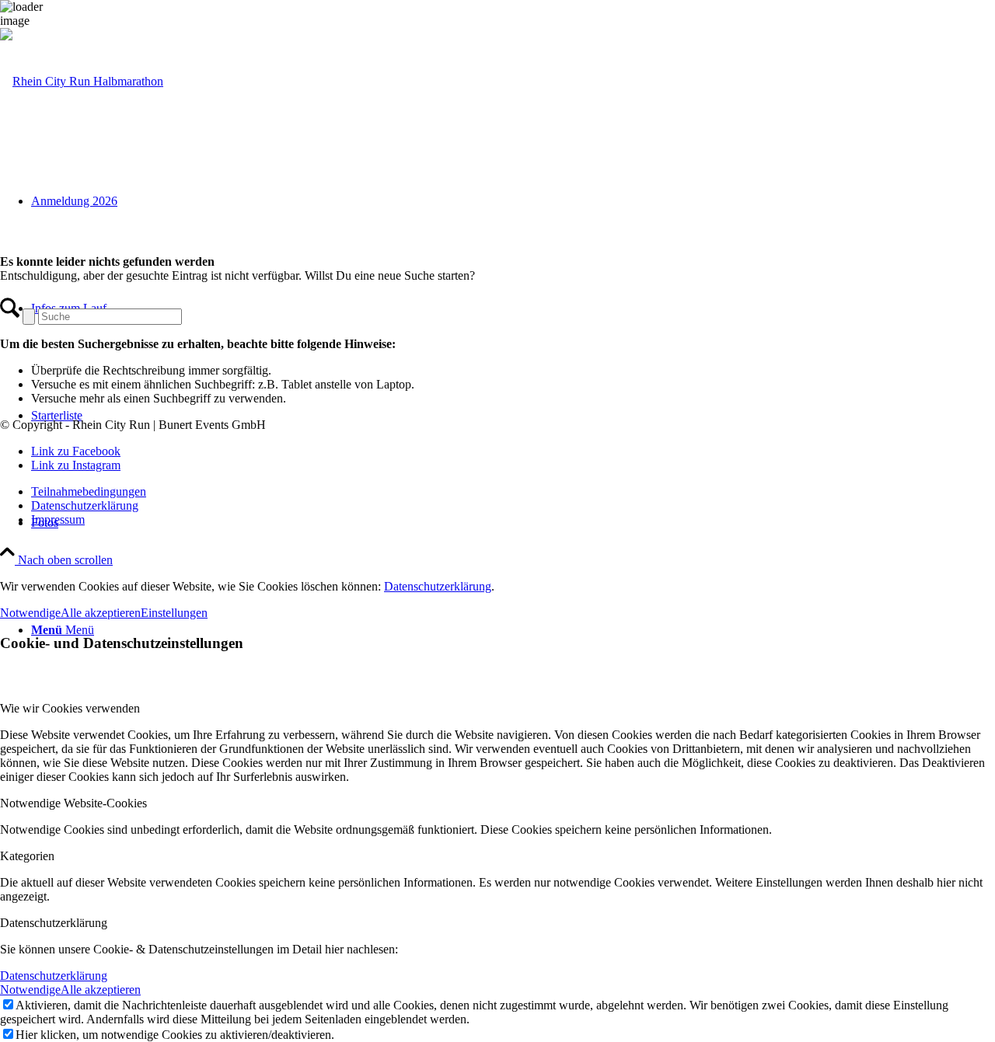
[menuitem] (513, 492)
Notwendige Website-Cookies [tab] (73, 803)
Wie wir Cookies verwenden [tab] (70, 708)
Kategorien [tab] (27, 856)
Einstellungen (174, 612)
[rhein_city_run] (81, 81)
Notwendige (30, 612)
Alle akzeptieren (101, 612)
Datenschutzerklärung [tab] (53, 922)
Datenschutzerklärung (437, 586)
